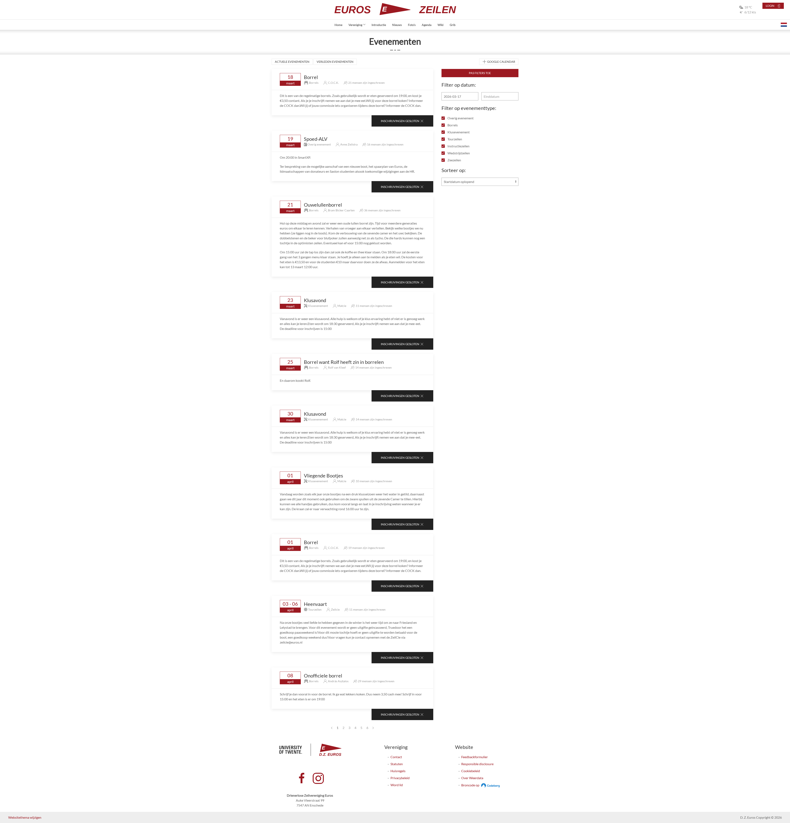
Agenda (426, 25)
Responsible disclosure (477, 764)
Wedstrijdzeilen (458, 153)
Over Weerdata (472, 778)
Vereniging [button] (355, 25)
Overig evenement (460, 118)
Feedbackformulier (474, 757)
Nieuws (397, 25)
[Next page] (373, 727)
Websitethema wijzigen (24, 817)
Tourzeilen (454, 139)
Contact (396, 757)
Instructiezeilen (458, 146)
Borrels (452, 125)
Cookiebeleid (470, 771)
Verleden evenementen (335, 61)
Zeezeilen (454, 160)
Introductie (379, 25)
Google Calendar (501, 61)
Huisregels (397, 771)
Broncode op (470, 785)
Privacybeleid (400, 778)
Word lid (396, 785)
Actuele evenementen (292, 61)
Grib (452, 25)
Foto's (412, 25)
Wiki (441, 25)
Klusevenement (458, 132)
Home (338, 25)
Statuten (396, 764)
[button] (784, 25)
